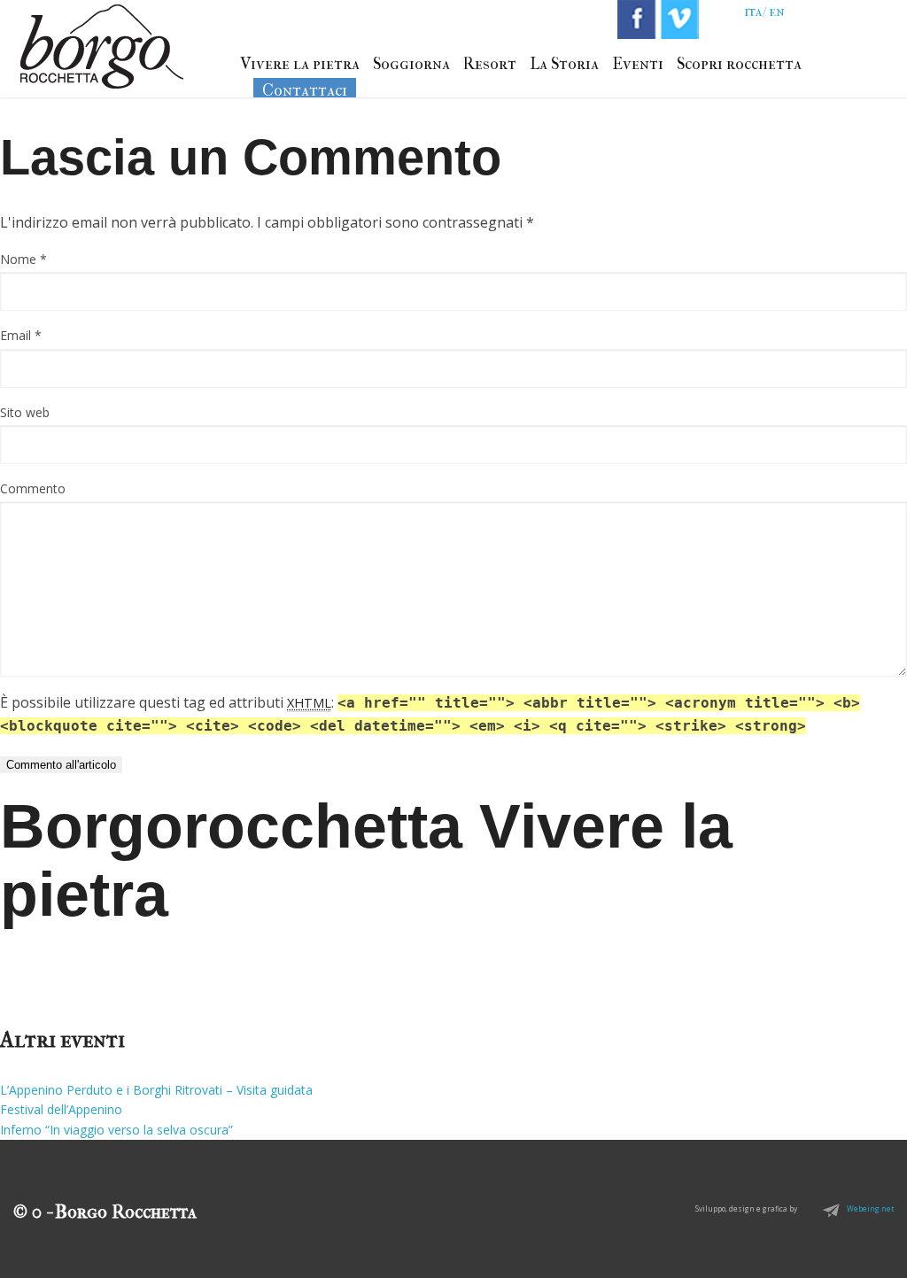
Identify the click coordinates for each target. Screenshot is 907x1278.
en (777, 11)
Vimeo (679, 19)
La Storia (564, 64)
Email (21, 335)
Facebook (636, 19)
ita (753, 11)
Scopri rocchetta (739, 64)
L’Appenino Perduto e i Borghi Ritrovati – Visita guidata (156, 1089)
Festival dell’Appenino (61, 1109)
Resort (489, 64)
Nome (23, 259)
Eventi (637, 64)
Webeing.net (857, 1208)
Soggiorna (411, 64)
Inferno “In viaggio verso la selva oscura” (116, 1129)
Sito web (25, 412)
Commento (33, 488)
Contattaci (304, 90)
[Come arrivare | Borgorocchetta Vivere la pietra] (101, 64)
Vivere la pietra (300, 64)
